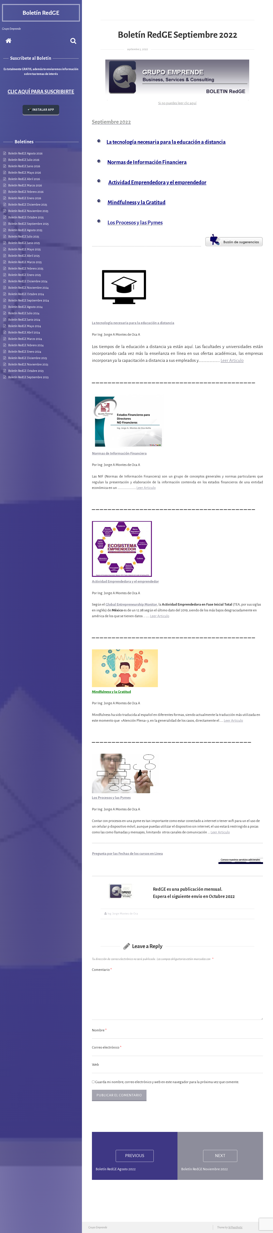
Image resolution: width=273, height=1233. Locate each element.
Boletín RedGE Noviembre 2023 (28, 364)
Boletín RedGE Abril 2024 (24, 332)
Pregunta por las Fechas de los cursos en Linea (127, 854)
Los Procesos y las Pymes (111, 798)
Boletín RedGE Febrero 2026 (26, 191)
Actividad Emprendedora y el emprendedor (125, 581)
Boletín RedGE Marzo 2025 (25, 262)
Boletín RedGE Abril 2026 (24, 179)
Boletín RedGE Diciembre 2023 (27, 358)
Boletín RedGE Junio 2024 (24, 319)
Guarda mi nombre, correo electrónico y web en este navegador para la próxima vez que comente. (167, 1082)
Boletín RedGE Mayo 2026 (24, 172)
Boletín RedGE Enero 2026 (24, 198)
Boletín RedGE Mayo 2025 (24, 249)
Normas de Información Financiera (119, 453)
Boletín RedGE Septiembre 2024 (28, 300)
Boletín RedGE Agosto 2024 (25, 306)
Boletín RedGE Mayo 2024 (24, 326)
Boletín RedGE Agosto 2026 (25, 153)
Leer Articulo (232, 360)
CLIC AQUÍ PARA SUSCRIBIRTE (41, 92)
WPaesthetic (235, 1227)
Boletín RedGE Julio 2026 (23, 159)
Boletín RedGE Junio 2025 (24, 243)
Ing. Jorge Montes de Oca (123, 913)
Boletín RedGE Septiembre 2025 (28, 223)
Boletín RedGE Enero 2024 (24, 351)
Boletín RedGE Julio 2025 (23, 236)
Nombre (99, 1030)
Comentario (102, 970)
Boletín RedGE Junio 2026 (24, 166)
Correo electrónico (107, 1047)
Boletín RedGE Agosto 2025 (25, 230)
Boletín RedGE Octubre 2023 (26, 370)
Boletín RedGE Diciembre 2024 (27, 281)
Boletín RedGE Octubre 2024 (26, 294)
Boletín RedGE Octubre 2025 (26, 217)
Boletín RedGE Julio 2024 (23, 313)
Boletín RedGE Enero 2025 (24, 275)
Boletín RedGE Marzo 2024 (25, 338)
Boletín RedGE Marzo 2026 (25, 185)
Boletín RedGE (40, 13)
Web (95, 1065)
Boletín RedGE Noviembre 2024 (28, 287)
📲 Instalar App (41, 109)
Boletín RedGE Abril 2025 (24, 255)
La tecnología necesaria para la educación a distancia (133, 323)
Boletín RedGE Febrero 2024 (26, 345)
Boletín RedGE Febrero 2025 (25, 268)
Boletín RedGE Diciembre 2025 (27, 204)
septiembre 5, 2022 (137, 49)
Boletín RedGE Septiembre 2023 (28, 377)
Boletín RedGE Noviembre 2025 (28, 211)
